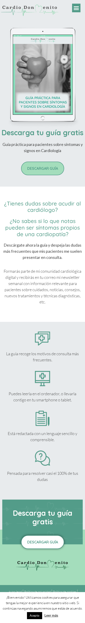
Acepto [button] (34, 615)
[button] (76, 8)
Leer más (51, 615)
